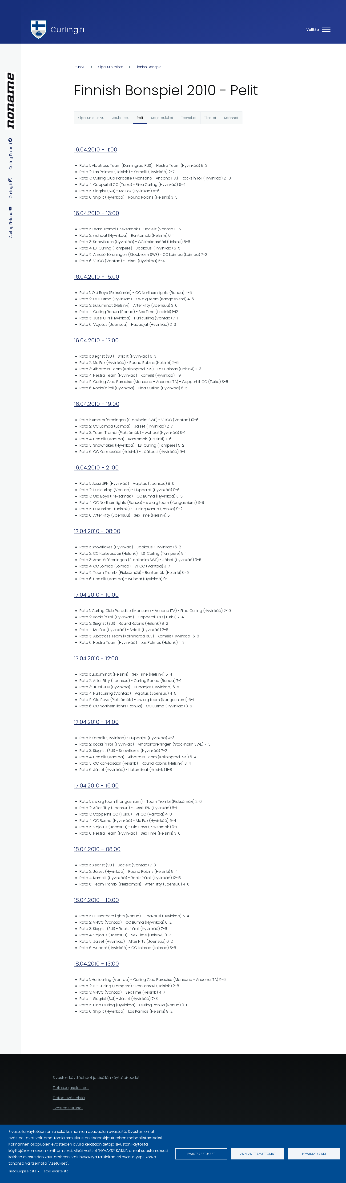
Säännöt (231, 117)
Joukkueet (120, 117)
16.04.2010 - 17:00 (96, 340)
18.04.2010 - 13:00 (96, 963)
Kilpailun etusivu (91, 117)
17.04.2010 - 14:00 (96, 722)
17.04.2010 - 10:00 (96, 595)
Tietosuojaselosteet (71, 1087)
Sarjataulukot (162, 117)
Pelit (140, 117)
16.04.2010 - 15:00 (96, 277)
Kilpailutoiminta (110, 67)
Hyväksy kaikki (314, 1154)
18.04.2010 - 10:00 (96, 900)
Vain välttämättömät (258, 1154)
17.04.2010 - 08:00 (97, 531)
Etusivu (79, 67)
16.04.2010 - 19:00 (96, 404)
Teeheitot (189, 117)
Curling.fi (67, 29)
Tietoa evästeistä (54, 1171)
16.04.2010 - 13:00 (96, 213)
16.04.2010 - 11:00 (95, 149)
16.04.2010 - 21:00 (96, 467)
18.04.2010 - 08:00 (97, 849)
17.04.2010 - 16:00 (96, 785)
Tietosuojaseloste (22, 1171)
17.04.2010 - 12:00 (96, 658)
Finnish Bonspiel (149, 67)
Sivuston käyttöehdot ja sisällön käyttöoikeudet (96, 1077)
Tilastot (210, 117)
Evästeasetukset (201, 1154)
